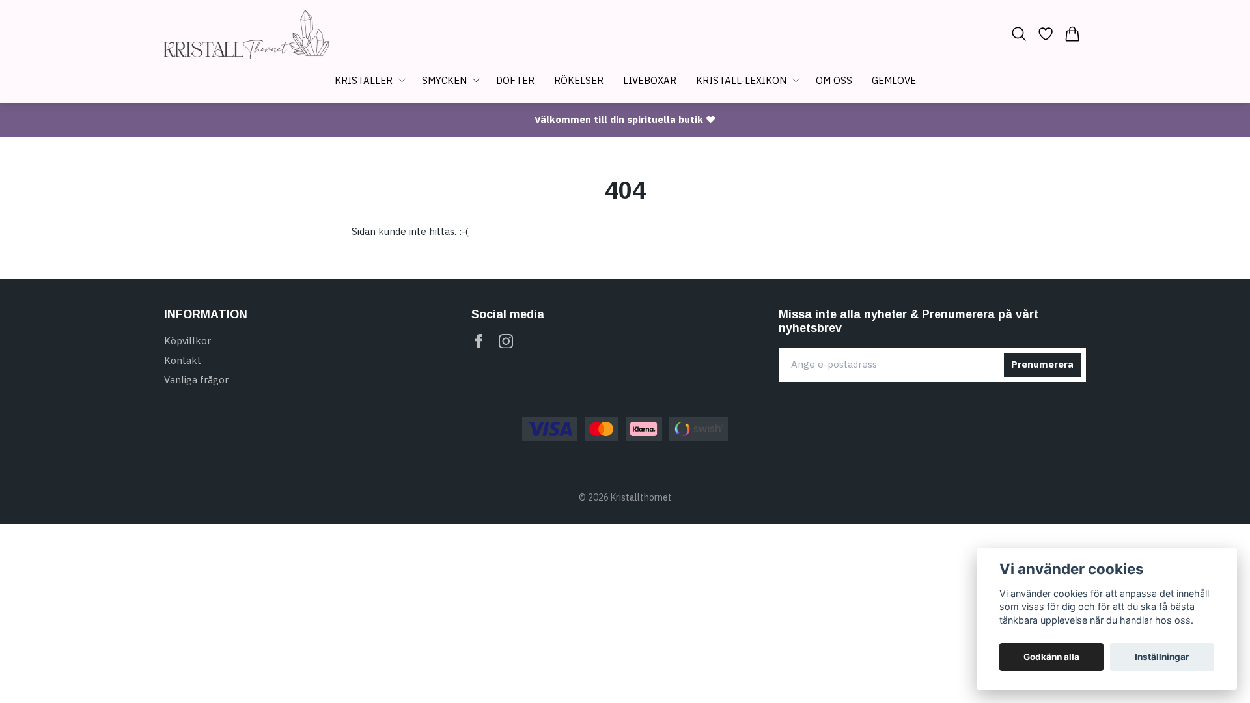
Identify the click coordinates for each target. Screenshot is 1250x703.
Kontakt (182, 360)
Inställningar (1162, 657)
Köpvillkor (187, 341)
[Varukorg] (1072, 33)
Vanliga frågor (196, 380)
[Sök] (1018, 33)
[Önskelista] (1046, 33)
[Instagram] (506, 341)
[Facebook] (478, 341)
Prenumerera (1042, 364)
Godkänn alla (1051, 657)
